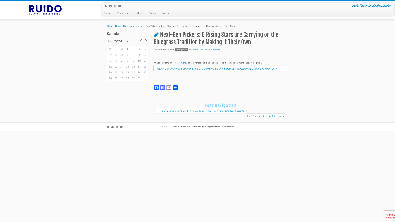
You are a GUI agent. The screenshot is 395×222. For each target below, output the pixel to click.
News (165, 13)
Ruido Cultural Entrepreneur (179, 126)
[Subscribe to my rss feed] (106, 6)
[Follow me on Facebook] (116, 6)
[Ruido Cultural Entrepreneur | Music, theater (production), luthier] (45, 9)
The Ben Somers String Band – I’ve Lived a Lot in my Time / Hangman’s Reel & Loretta (200, 110)
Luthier (138, 13)
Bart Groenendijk (213, 49)
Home (107, 13)
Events (152, 13)
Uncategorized (130, 26)
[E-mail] (111, 6)
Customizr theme (227, 126)
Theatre (122, 13)
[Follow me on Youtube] (120, 6)
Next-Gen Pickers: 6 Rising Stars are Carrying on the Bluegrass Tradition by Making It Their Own (217, 68)
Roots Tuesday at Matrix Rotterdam (266, 116)
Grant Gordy (181, 62)
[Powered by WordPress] (203, 126)
